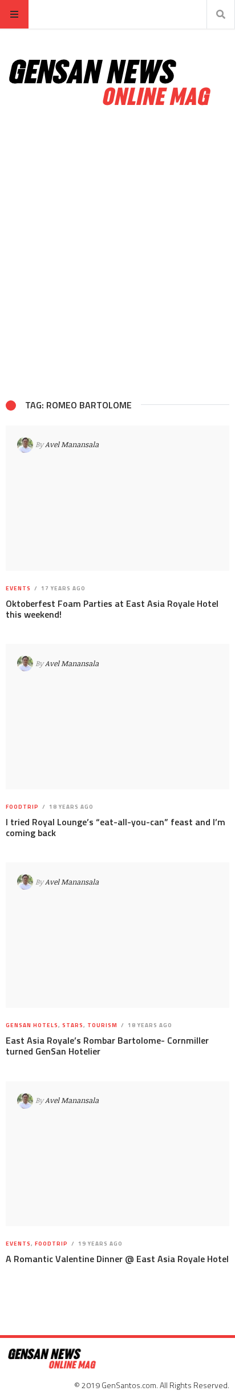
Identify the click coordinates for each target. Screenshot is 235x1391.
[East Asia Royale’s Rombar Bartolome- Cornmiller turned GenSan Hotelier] (117, 935)
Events (18, 588)
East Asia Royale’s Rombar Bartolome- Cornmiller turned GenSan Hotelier (107, 1045)
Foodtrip (22, 806)
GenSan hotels (32, 1025)
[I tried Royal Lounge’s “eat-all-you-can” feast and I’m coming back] (117, 716)
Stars (72, 1025)
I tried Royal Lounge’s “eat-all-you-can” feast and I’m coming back (115, 827)
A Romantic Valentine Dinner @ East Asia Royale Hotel (117, 1259)
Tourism (102, 1025)
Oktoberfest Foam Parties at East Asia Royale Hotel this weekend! (112, 609)
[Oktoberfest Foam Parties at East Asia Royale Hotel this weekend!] (117, 498)
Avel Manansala (72, 444)
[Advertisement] (117, 253)
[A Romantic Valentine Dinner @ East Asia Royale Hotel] (117, 1153)
